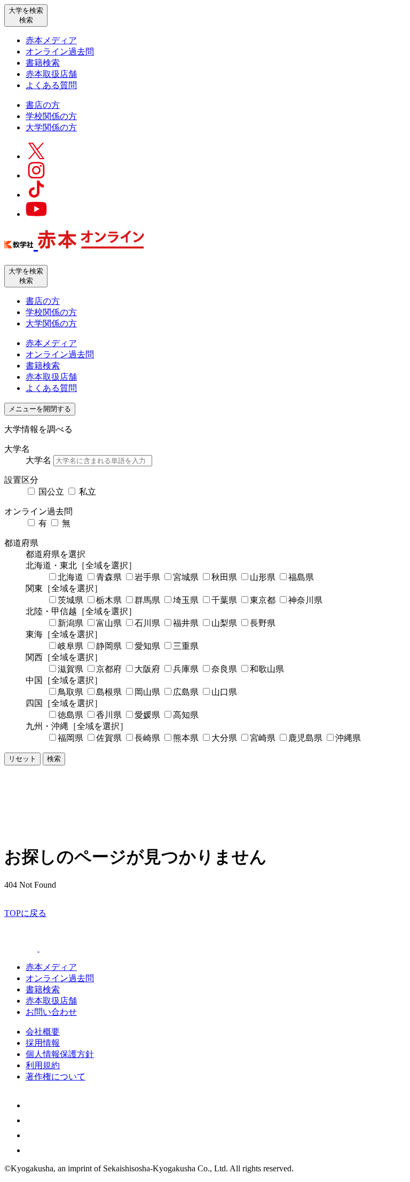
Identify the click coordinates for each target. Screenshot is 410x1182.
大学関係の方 (51, 127)
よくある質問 (51, 85)
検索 (54, 759)
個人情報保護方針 (60, 1054)
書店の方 (43, 104)
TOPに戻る (25, 913)
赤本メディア (51, 40)
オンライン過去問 (60, 51)
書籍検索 (43, 62)
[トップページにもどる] (74, 243)
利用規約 (43, 1065)
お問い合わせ (51, 1011)
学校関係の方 (51, 116)
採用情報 (43, 1042)
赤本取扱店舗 (51, 74)
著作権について (55, 1076)
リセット (22, 759)
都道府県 (21, 542)
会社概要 (43, 1031)
